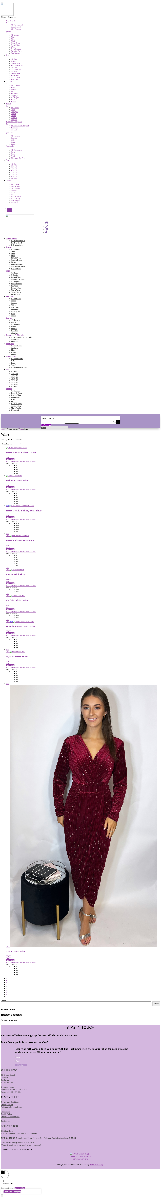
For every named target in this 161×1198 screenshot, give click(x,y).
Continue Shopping (12, 1191)
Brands (9, 389)
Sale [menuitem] (7, 161)
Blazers (14, 329)
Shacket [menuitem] (14, 120)
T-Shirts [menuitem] (14, 61)
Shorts (13, 316)
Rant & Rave (16, 393)
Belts (13, 361)
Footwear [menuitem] (9, 133)
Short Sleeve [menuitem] (15, 77)
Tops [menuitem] (7, 56)
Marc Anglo (16, 408)
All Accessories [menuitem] (16, 150)
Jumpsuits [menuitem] (14, 128)
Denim (13, 326)
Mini (13, 254)
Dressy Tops (16, 288)
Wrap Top (15, 294)
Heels (13, 352)
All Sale (14, 372)
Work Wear (16, 290)
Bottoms (9, 296)
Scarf (13, 365)
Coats (13, 322)
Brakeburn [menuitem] (14, 190)
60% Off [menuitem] (14, 174)
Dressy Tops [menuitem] (15, 73)
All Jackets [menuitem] (15, 108)
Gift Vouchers (17, 245)
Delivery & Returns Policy (11, 1107)
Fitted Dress (16, 258)
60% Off (14, 382)
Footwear (10, 344)
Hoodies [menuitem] (14, 118)
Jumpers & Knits (18, 279)
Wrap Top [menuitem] (14, 79)
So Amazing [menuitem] (15, 198)
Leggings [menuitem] (14, 96)
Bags (13, 363)
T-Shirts (14, 275)
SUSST (14, 402)
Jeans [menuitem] (13, 87)
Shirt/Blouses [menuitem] (16, 69)
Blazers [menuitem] (13, 116)
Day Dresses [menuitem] (15, 53)
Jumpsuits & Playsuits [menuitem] (14, 123)
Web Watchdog (96, 1164)
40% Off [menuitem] (14, 170)
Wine (21, 429)
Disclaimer (5, 1111)
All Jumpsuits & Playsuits (21, 337)
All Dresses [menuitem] (15, 35)
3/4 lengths (15, 311)
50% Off (14, 380)
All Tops (14, 273)
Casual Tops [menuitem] (15, 63)
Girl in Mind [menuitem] (15, 188)
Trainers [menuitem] (14, 138)
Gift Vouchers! (46, 425)
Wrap (13, 262)
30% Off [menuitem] (14, 168)
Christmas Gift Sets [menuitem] (18, 158)
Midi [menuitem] (12, 37)
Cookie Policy (6, 1114)
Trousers (14, 303)
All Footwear (16, 346)
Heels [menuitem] (13, 142)
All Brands (15, 391)
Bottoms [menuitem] (9, 82)
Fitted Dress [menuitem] (15, 43)
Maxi (13, 256)
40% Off (14, 378)
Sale (7, 369)
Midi (13, 251)
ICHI (13, 399)
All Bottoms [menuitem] (15, 85)
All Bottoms (16, 299)
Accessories (11, 357)
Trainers (14, 348)
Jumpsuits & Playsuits (15, 335)
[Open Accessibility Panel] (2, 1195)
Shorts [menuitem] (13, 102)
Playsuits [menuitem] (14, 130)
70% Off (14, 384)
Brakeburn (15, 397)
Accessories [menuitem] (10, 147)
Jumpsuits (15, 339)
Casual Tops (16, 277)
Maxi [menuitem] (13, 41)
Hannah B (15, 410)
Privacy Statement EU (10, 1116)
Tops (8, 271)
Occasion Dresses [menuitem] (17, 51)
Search (3, 1000)
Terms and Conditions (10, 1102)
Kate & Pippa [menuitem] (16, 196)
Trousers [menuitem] (14, 89)
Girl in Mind (16, 395)
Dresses (9, 247)
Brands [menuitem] (8, 181)
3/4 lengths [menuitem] (15, 98)
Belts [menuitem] (13, 152)
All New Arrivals (18, 241)
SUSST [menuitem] (13, 194)
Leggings (14, 309)
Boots (13, 354)
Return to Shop (19, 1188)
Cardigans (15, 281)
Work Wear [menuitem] (15, 75)
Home (3, 429)
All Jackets (15, 320)
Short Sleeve (16, 292)
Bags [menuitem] (12, 154)
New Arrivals (11, 239)
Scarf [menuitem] (13, 156)
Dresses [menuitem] (8, 32)
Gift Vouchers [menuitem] (16, 29)
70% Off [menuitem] (14, 176)
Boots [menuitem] (13, 144)
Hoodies (14, 331)
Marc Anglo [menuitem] (15, 200)
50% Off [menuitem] (14, 172)
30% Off (14, 376)
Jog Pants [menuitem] (14, 93)
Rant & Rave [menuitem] (15, 186)
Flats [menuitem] (12, 140)
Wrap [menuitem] (13, 47)
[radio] (88, 466)
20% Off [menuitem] (14, 166)
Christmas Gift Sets (19, 367)
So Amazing (16, 406)
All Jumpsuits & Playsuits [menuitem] (20, 126)
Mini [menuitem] (12, 39)
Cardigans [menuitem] (14, 67)
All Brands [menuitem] (15, 184)
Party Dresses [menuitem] (16, 49)
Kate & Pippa (16, 404)
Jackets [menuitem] (8, 105)
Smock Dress (16, 260)
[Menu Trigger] (2, 2)
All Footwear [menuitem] (16, 136)
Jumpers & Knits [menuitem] (17, 65)
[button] (42, 428)
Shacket (14, 333)
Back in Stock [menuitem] (16, 27)
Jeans (13, 301)
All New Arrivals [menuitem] (17, 25)
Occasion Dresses (18, 266)
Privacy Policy (7, 1104)
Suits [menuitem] (13, 100)
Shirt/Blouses (16, 284)
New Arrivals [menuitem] (10, 22)
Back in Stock (16, 243)
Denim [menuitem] (13, 114)
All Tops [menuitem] (14, 59)
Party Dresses (17, 264)
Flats (13, 350)
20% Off (14, 374)
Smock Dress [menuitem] (15, 45)
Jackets (9, 318)
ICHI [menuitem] (13, 192)
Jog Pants (15, 307)
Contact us (5, 1121)
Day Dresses (16, 269)
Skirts (13, 305)
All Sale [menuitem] (14, 164)
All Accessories (17, 359)
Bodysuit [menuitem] (14, 71)
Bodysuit (14, 286)
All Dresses (15, 249)
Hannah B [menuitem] (14, 202)
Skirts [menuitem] (13, 91)
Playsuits (14, 342)
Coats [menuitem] (13, 110)
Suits (13, 314)
